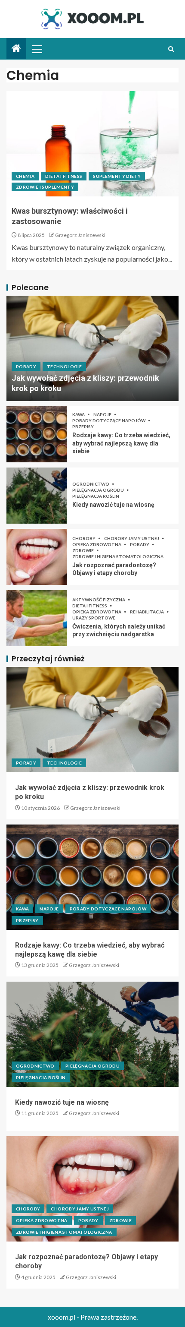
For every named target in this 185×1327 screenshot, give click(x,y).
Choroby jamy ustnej (132, 538)
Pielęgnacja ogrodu (98, 490)
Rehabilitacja (147, 611)
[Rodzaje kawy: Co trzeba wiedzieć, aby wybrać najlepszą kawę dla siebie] (36, 434)
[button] (36, 49)
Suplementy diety (117, 176)
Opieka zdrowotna (97, 544)
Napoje (102, 414)
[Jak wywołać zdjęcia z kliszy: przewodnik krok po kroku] (92, 348)
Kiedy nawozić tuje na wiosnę (113, 504)
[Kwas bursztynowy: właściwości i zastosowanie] (92, 143)
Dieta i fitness (63, 176)
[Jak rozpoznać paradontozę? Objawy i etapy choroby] (36, 557)
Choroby (84, 538)
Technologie (64, 366)
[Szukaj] (171, 49)
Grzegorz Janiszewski (80, 235)
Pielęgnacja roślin (95, 496)
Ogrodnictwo (91, 484)
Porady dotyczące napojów (109, 420)
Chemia (25, 176)
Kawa (79, 414)
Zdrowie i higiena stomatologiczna (117, 556)
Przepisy (83, 426)
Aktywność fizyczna (99, 599)
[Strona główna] (16, 48)
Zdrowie (83, 550)
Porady (26, 366)
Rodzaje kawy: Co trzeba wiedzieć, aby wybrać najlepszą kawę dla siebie (121, 443)
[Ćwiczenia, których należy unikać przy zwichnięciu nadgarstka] (36, 618)
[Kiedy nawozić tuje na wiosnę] (36, 496)
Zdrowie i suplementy (45, 187)
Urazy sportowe (93, 617)
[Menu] (36, 49)
